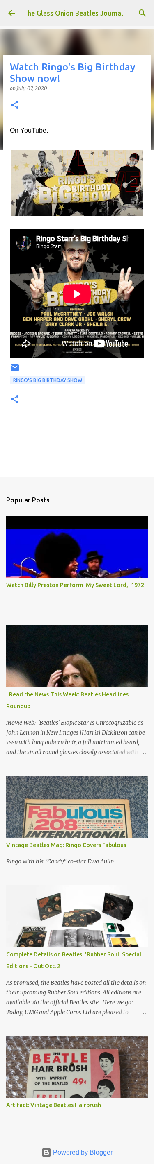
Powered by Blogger (82, 1152)
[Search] (142, 13)
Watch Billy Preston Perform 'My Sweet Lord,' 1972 (75, 585)
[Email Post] (15, 370)
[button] (15, 105)
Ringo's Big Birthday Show (47, 380)
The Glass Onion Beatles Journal (73, 13)
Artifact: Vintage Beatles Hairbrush (53, 1105)
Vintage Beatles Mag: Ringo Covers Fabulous (66, 845)
